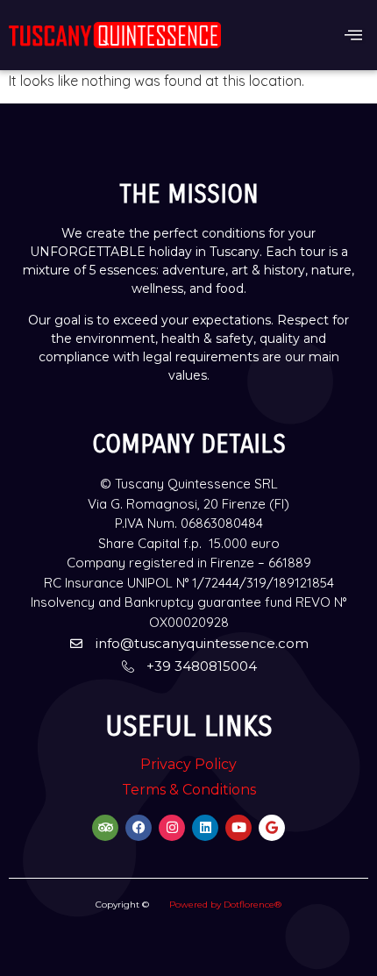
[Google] (272, 828)
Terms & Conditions (189, 789)
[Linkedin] (205, 828)
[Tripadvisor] (105, 828)
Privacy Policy (188, 764)
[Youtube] (238, 828)
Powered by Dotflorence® (225, 904)
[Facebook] (138, 828)
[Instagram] (172, 828)
